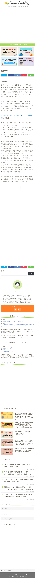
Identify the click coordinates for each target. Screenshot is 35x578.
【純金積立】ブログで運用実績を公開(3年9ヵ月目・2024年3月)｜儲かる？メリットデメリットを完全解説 (18, 488)
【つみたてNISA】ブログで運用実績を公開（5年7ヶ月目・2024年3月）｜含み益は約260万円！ (18, 495)
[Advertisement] (17, 25)
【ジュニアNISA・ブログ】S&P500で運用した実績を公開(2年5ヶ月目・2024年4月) (18, 480)
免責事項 (23, 574)
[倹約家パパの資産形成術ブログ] (17, 6)
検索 (2, 271)
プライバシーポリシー (14, 574)
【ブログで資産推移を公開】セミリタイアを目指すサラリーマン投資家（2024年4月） (18, 465)
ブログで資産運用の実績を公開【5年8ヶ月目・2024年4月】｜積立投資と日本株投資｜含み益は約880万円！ (19, 473)
